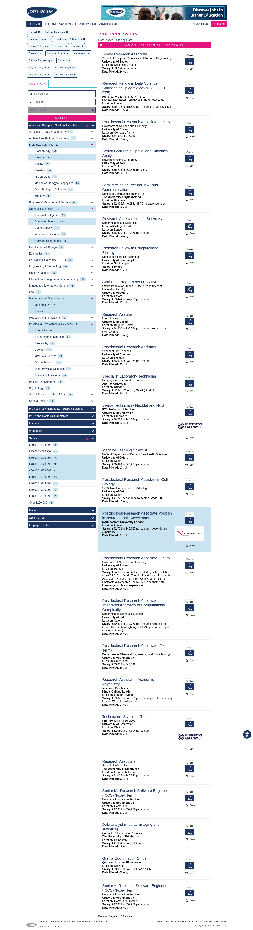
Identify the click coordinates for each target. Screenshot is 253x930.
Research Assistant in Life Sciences (132, 219)
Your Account (200, 23)
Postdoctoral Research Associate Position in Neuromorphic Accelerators (137, 515)
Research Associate (118, 761)
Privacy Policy (178, 921)
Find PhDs (49, 23)
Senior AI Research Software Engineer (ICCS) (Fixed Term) (134, 887)
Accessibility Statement (214, 921)
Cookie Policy (194, 921)
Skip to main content (13, 3)
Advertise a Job (108, 23)
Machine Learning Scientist (124, 450)
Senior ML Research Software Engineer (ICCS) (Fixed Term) (135, 793)
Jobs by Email (88, 23)
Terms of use (163, 921)
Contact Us (53, 926)
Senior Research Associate (124, 54)
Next (131, 916)
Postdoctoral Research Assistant (129, 347)
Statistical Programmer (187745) (129, 282)
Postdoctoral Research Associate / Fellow (136, 122)
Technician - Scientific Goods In (128, 716)
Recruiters (219, 23)
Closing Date (124, 40)
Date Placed (105, 40)
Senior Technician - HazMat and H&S (133, 405)
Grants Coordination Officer (125, 858)
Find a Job (34, 23)
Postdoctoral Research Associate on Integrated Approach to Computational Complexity (133, 605)
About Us (42, 926)
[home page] (41, 12)
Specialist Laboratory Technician (129, 376)
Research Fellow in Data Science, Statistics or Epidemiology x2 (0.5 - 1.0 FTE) (134, 88)
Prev (101, 916)
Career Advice (68, 23)
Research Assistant (118, 314)
